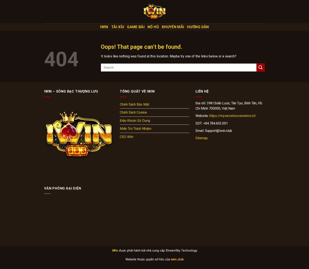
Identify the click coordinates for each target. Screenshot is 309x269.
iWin (104, 27)
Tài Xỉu (117, 27)
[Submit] (260, 67)
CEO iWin (126, 137)
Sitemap (201, 138)
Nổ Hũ (153, 27)
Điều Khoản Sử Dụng (135, 121)
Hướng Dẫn (198, 27)
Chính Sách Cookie (133, 112)
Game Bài (136, 27)
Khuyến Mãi (173, 27)
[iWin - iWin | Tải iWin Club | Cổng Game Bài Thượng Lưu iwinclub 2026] (154, 11)
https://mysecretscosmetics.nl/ (232, 116)
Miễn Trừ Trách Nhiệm (135, 129)
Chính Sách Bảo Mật (134, 104)
